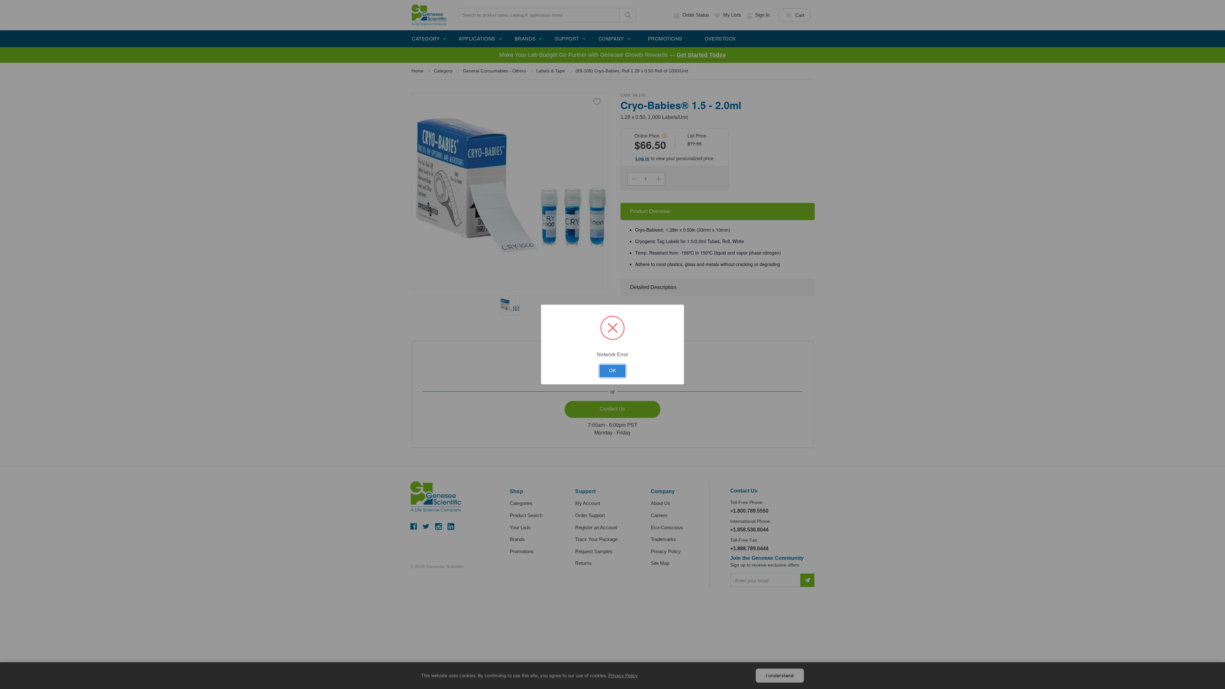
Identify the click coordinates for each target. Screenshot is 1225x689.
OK (612, 370)
